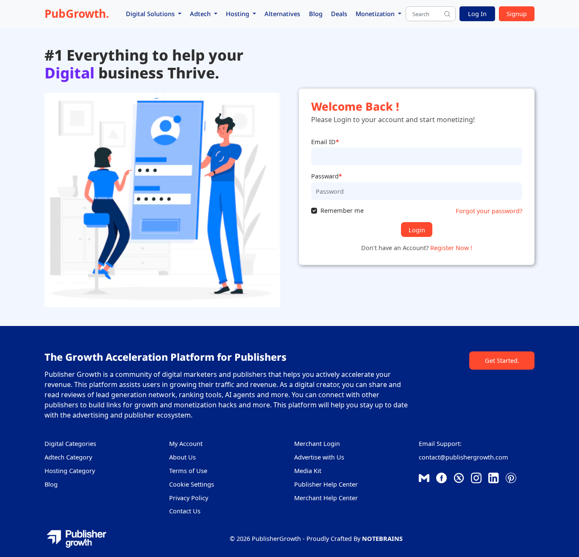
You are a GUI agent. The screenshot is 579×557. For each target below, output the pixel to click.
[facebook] (424, 477)
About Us (182, 457)
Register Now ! (451, 247)
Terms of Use (188, 470)
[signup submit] (447, 14)
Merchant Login (317, 443)
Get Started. (502, 360)
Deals (339, 13)
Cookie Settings (191, 484)
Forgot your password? (489, 210)
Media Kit (307, 470)
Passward (326, 176)
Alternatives (282, 13)
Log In (477, 13)
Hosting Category (70, 470)
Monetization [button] (376, 13)
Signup (517, 13)
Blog (316, 13)
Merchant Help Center (326, 497)
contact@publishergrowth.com (463, 457)
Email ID (325, 141)
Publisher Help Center (326, 484)
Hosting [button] (238, 13)
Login (417, 230)
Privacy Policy (188, 497)
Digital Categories (70, 443)
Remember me (342, 210)
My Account (186, 443)
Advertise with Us (319, 457)
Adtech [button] (201, 13)
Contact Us (184, 511)
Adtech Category (68, 457)
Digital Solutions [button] (151, 13)
